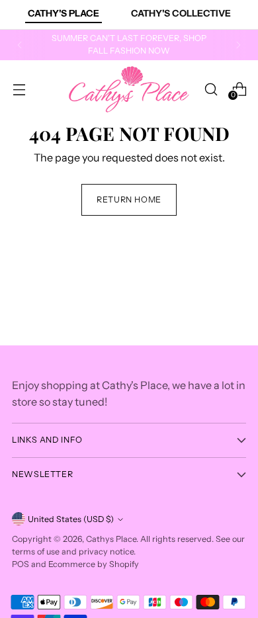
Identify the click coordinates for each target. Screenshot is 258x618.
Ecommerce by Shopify (93, 564)
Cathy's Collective (181, 13)
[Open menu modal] (18, 89)
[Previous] (19, 45)
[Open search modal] (210, 89)
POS (20, 564)
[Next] (238, 45)
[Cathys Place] (129, 89)
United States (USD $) (71, 519)
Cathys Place (111, 539)
